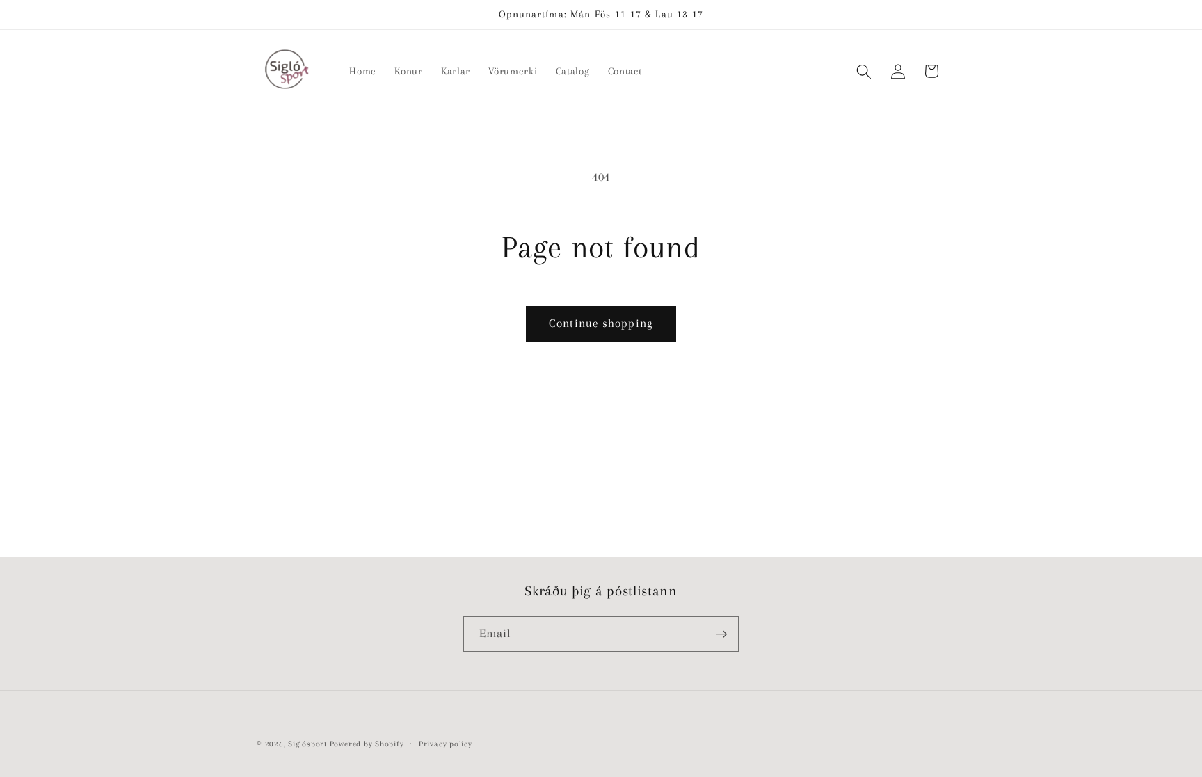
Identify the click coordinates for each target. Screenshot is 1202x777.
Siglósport (307, 743)
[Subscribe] (721, 634)
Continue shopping (601, 323)
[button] (864, 71)
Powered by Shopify (367, 743)
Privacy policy (445, 743)
